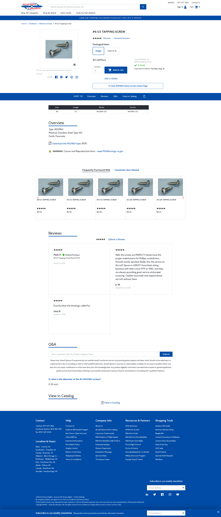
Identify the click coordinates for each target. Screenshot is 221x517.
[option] (59, 49)
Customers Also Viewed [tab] (127, 170)
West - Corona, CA (43, 447)
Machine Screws (45, 23)
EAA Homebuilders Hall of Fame (108, 441)
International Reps (103, 444)
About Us (99, 426)
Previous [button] (38, 197)
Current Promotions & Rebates (167, 437)
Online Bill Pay (71, 437)
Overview (91, 96)
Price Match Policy (73, 444)
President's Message (104, 452)
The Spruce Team (103, 459)
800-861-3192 (56, 429)
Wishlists (171, 3)
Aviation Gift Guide (162, 426)
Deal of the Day (161, 444)
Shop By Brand (49, 13)
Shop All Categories (29, 13)
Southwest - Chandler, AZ (46, 450)
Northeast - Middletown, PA (46, 459)
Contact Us (196, 3)
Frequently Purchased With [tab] (96, 170)
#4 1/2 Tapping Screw (76, 200)
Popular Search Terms (134, 459)
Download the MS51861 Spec (66, 143)
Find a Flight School (133, 444)
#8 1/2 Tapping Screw (46, 200)
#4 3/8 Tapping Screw (166, 200)
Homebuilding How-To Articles (137, 452)
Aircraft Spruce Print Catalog (106, 429)
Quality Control (72, 448)
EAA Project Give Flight (134, 441)
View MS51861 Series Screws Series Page (129, 86)
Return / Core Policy (73, 452)
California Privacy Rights (44, 497)
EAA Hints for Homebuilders (136, 437)
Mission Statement (103, 448)
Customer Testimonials (105, 433)
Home (24, 23)
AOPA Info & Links (132, 429)
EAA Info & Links (131, 433)
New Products (160, 452)
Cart (195, 7)
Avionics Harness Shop (164, 429)
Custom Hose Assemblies (165, 441)
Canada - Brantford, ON (45, 468)
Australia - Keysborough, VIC (47, 471)
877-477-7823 (183, 3)
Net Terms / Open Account (76, 433)
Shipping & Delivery (73, 456)
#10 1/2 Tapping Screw (107, 200)
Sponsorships (101, 456)
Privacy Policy (84, 499)
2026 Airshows (131, 426)
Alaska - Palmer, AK (43, 465)
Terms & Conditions (73, 459)
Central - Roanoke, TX (44, 453)
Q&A (115, 96)
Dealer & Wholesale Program (77, 429)
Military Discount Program (135, 456)
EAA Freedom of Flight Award (107, 437)
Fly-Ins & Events (131, 448)
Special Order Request (164, 456)
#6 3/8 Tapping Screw (136, 200)
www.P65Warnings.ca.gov (110, 151)
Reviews (104, 96)
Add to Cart (117, 70)
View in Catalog (129, 96)
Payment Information (74, 441)
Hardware (33, 23)
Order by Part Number (86, 13)
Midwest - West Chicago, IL (46, 456)
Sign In (180, 7)
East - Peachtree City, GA (45, 462)
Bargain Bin (159, 433)
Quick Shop (51, 212)
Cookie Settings (79, 497)
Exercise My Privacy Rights (63, 497)
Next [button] (183, 197)
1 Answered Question (121, 38)
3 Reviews (107, 38)
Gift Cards (159, 448)
